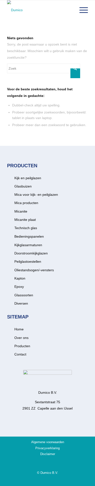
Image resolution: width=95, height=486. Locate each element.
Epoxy (19, 287)
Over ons (21, 338)
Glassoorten (23, 295)
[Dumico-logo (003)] (39, 10)
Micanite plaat (25, 220)
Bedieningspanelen (29, 236)
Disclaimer (47, 454)
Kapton (19, 278)
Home (19, 329)
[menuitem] (81, 10)
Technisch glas (25, 228)
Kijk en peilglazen (27, 178)
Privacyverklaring (47, 448)
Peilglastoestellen (27, 261)
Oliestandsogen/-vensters (34, 270)
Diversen (21, 303)
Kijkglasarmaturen (28, 245)
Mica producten (26, 203)
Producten (22, 346)
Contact (20, 354)
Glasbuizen (23, 186)
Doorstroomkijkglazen (31, 253)
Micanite (20, 211)
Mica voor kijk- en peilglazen (36, 194)
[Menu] (81, 10)
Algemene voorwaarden (47, 442)
